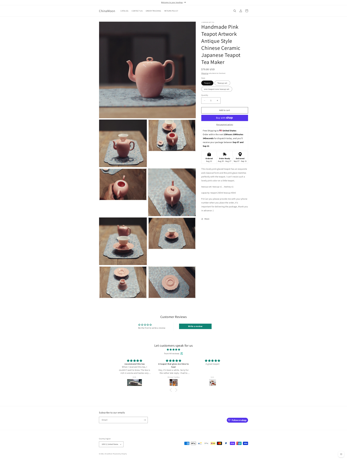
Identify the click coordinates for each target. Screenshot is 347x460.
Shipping (204, 73)
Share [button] (206, 219)
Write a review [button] (195, 326)
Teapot (207, 83)
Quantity (204, 95)
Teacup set (222, 83)
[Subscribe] (145, 420)
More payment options (224, 124)
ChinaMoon (109, 454)
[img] (173, 350)
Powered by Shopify (120, 454)
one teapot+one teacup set (216, 89)
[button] (235, 11)
